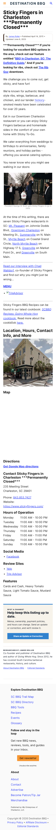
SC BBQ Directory (22, 702)
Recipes (16, 712)
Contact (16, 784)
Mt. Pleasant (17, 225)
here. (20, 322)
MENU (7, 286)
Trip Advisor (14, 574)
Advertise (17, 789)
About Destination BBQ (13, 668)
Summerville (28, 234)
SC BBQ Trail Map (22, 696)
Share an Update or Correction (28, 636)
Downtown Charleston (25, 230)
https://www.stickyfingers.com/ (23, 506)
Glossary (16, 723)
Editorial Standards (36, 668)
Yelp (9, 568)
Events (15, 717)
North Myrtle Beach (25, 243)
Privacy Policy (15, 822)
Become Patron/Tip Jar (25, 795)
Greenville (28, 248)
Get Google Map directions (20, 466)
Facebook (13, 556)
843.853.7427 (22, 497)
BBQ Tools (17, 707)
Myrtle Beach (17, 239)
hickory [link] (39, 100)
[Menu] (4, 3)
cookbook (27, 314)
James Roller (14, 36)
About (15, 779)
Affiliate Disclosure (36, 822)
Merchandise (19, 800)
